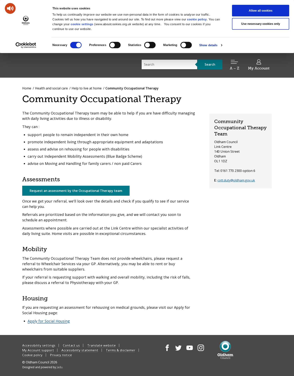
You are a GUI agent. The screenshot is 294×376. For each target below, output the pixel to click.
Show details (208, 45)
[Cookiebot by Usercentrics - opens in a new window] (25, 45)
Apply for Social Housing (49, 321)
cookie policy (197, 19)
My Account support (38, 350)
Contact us (71, 345)
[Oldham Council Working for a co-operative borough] (58, 65)
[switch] (115, 45)
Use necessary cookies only (260, 23)
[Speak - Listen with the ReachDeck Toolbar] (10, 8)
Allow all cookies (260, 10)
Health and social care (51, 88)
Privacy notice (61, 355)
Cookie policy (32, 355)
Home (26, 88)
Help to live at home (87, 88)
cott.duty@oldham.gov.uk (236, 180)
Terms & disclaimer (120, 350)
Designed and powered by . (42, 367)
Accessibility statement (79, 350)
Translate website (101, 345)
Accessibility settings (38, 345)
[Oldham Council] (225, 350)
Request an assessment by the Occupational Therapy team (76, 191)
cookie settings (82, 24)
